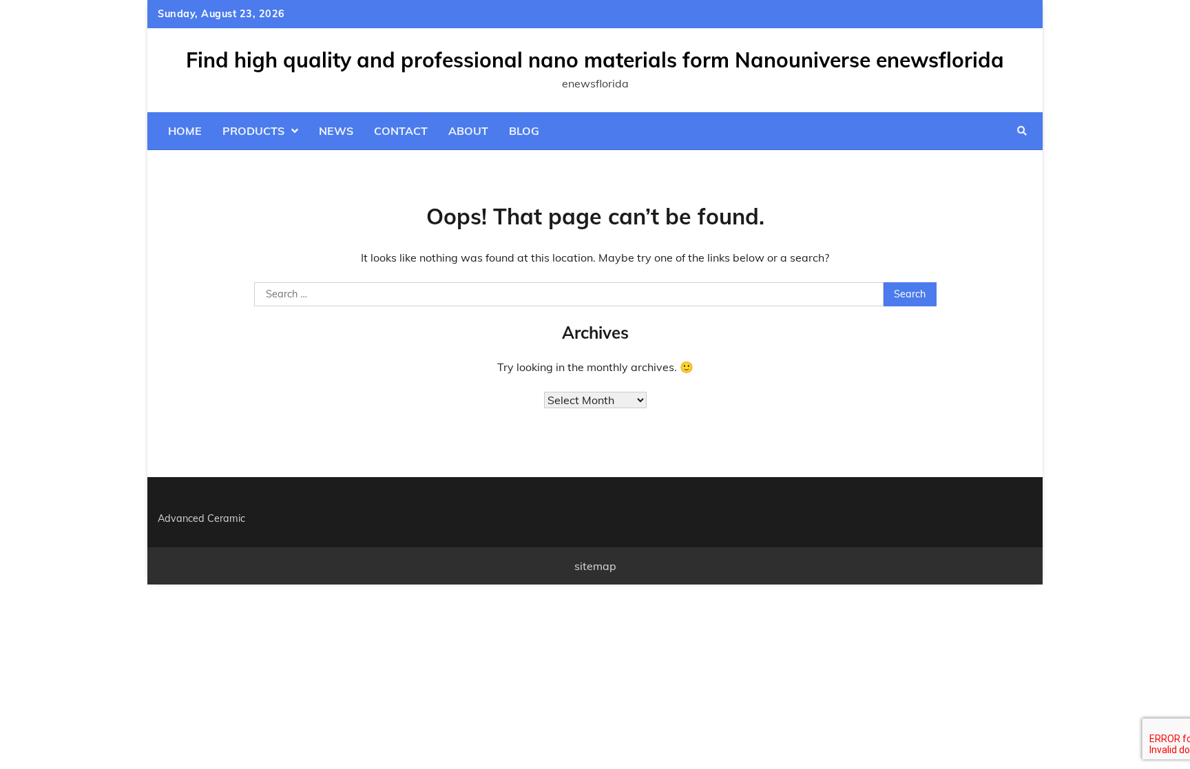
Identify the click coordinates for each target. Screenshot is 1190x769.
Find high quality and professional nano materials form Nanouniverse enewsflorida (595, 60)
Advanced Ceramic (201, 518)
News (336, 131)
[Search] (1022, 130)
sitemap (595, 566)
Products (253, 131)
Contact (401, 131)
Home (185, 131)
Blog (524, 131)
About (468, 131)
